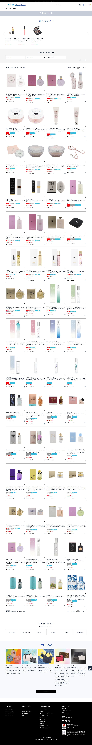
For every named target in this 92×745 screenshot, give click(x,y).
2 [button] (79, 67)
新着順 (24, 67)
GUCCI (66, 632)
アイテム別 (11, 8)
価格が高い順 (19, 67)
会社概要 (42, 723)
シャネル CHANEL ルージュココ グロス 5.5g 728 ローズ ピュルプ (24, 40)
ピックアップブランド (27, 711)
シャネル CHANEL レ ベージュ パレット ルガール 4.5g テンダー (37, 40)
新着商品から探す (9, 715)
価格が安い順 (13, 67)
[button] (85, 68)
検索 (79, 5)
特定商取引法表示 (44, 725)
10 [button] (83, 67)
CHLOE (53, 632)
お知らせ (24, 715)
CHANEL (11, 632)
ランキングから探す (10, 713)
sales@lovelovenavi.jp (67, 717)
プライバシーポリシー (45, 727)
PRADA (39, 632)
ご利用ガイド (43, 711)
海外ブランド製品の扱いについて (47, 713)
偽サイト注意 (43, 719)
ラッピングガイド (44, 717)
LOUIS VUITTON (25, 632)
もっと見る (46, 691)
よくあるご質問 (43, 709)
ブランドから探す (9, 709)
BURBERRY (80, 632)
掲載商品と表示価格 (44, 715)
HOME (7, 8)
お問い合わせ (43, 721)
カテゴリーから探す (10, 711)
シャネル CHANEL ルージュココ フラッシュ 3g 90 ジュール (12, 40)
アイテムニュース (26, 713)
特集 (23, 709)
